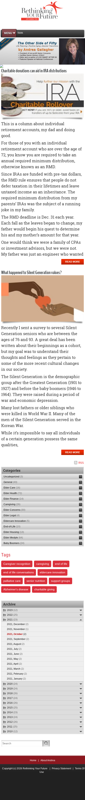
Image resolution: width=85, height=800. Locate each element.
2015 (12, 707)
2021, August (16, 644)
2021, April (14, 663)
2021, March (15, 668)
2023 (12, 610)
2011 (12, 726)
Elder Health (13, 493)
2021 (12, 619)
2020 (12, 683)
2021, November (17, 629)
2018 (12, 693)
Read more (72, 261)
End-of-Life (12, 526)
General (10, 482)
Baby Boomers (14, 543)
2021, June (15, 654)
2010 (12, 731)
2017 (12, 698)
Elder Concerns (14, 509)
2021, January (16, 678)
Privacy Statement (61, 768)
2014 (12, 712)
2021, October (16, 634)
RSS (81, 462)
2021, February (17, 673)
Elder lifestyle (13, 537)
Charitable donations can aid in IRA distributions (34, 71)
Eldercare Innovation (16, 521)
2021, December (17, 624)
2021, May (14, 659)
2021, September (18, 639)
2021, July (14, 649)
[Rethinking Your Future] (42, 10)
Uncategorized (13, 476)
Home (33, 760)
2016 (12, 703)
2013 (12, 717)
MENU (8, 33)
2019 (12, 688)
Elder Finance (14, 498)
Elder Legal (12, 515)
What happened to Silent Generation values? (31, 272)
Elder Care (12, 487)
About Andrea (48, 760)
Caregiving (12, 504)
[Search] (46, 743)
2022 (12, 615)
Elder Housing (14, 532)
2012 (12, 722)
